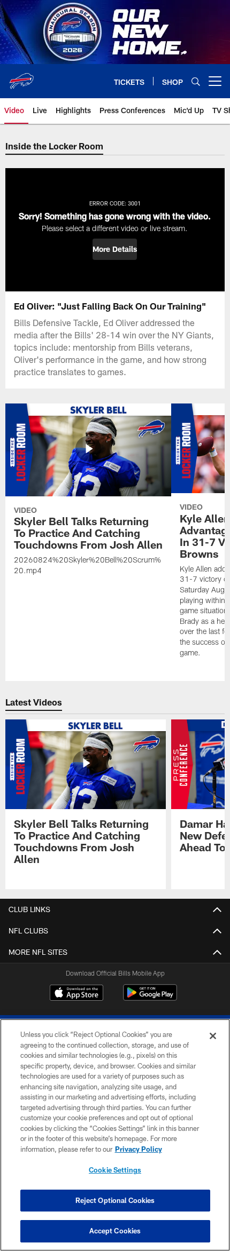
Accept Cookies (115, 1230)
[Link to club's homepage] (21, 76)
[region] (115, 1135)
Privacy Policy (138, 1149)
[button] (115, 249)
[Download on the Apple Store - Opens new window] (76, 994)
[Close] (213, 1036)
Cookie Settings (115, 1170)
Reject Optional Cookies (115, 1200)
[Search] (195, 81)
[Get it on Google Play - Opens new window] (150, 998)
